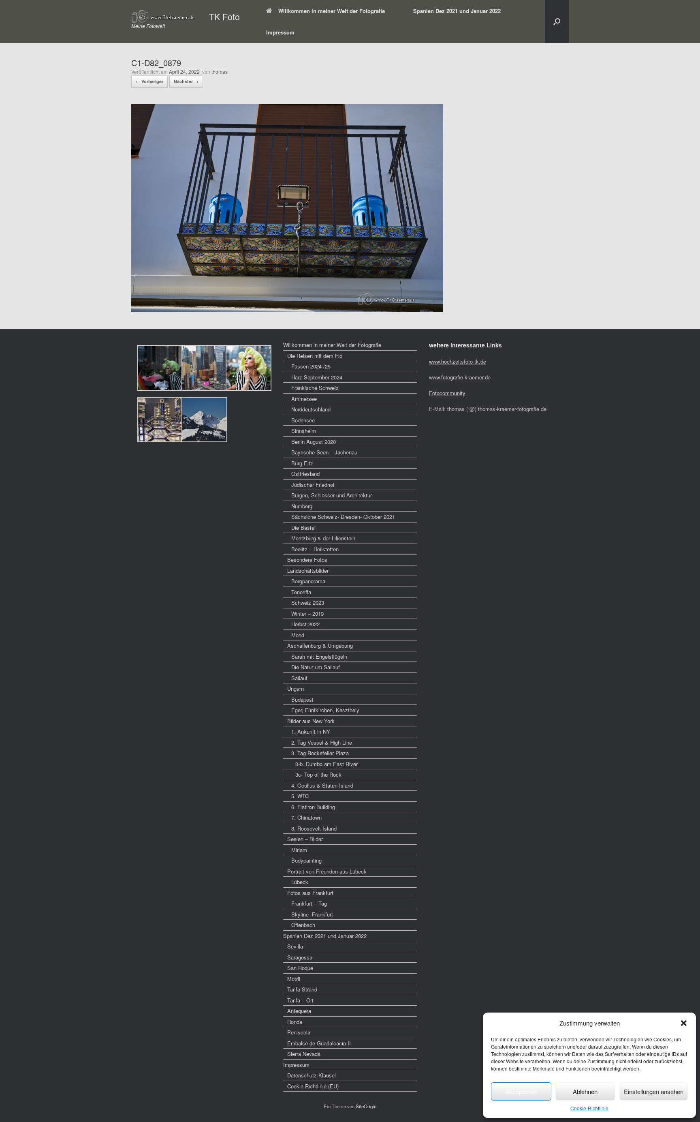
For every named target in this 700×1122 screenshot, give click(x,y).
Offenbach (303, 925)
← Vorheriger (149, 81)
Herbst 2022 (305, 624)
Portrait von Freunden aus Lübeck (327, 871)
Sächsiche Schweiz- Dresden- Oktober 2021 (343, 516)
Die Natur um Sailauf (315, 667)
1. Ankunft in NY (310, 731)
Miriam (299, 850)
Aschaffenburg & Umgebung (320, 645)
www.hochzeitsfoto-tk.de (457, 361)
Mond (297, 635)
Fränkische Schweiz (315, 388)
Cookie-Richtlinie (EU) (313, 1086)
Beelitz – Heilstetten (315, 549)
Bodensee (303, 420)
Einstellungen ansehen (653, 1091)
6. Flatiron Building (313, 807)
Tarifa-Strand (302, 989)
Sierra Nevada (303, 1054)
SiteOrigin (366, 1106)
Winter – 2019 (307, 613)
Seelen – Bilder (305, 839)
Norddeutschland (311, 409)
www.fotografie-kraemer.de (460, 377)
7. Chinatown (306, 817)
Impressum (280, 32)
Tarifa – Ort (300, 1000)
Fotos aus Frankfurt (310, 893)
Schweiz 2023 (307, 602)
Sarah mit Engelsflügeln (319, 656)
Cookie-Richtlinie (589, 1108)
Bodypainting (306, 860)
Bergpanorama (308, 581)
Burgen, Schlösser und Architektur (331, 495)
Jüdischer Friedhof (313, 484)
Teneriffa (301, 592)
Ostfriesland (305, 473)
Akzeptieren (521, 1091)
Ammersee (304, 399)
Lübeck (299, 882)
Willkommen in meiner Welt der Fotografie (331, 11)
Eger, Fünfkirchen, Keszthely (325, 710)
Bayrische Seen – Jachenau (324, 452)
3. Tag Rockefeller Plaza (320, 753)
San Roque (300, 968)
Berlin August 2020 (313, 441)
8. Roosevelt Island (314, 828)
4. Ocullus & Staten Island (322, 785)
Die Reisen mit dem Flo (314, 356)
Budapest (302, 699)
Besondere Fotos (307, 559)
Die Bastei (303, 527)
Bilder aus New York (311, 721)
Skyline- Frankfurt (312, 914)
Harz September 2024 (316, 377)
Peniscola (298, 1032)
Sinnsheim (303, 431)
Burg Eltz (302, 463)
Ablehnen (585, 1091)
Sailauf (299, 678)
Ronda (294, 1022)
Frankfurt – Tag (309, 903)
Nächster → (186, 81)
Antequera (299, 1011)
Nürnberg (301, 506)
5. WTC (300, 796)
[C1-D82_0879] (287, 309)
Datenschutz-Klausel (311, 1075)
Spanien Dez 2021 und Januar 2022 (457, 11)
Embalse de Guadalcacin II (319, 1043)
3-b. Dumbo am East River (326, 764)
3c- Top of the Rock (318, 774)
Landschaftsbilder (308, 570)
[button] (684, 1023)
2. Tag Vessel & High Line (321, 742)
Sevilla (295, 946)
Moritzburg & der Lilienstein (323, 538)
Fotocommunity (447, 393)
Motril (293, 979)
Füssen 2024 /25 (311, 366)
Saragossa (299, 957)
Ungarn (295, 688)
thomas (219, 71)
